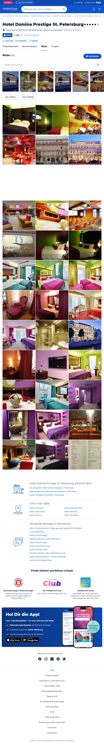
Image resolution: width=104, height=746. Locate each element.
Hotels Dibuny (35, 515)
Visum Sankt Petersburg (39, 546)
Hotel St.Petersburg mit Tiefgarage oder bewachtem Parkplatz (55, 528)
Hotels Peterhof (70, 511)
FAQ (52, 670)
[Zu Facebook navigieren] (40, 659)
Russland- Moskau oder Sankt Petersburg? (47, 553)
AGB (52, 712)
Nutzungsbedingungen (52, 691)
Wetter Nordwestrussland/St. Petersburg (46, 495)
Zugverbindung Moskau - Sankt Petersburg (47, 556)
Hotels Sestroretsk (37, 511)
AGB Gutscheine (52, 717)
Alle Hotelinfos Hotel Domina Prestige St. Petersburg (51, 488)
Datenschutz (52, 696)
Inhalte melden (52, 675)
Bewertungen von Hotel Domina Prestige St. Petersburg (52, 491)
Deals (7, 2)
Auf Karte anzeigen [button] (72, 30)
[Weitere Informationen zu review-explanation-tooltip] (38, 35)
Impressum (52, 733)
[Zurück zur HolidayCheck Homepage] (10, 9)
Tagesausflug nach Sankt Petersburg (44, 539)
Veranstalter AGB (52, 686)
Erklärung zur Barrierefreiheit (52, 722)
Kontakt (77, 2)
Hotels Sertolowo (71, 515)
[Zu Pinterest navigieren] (58, 659)
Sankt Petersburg (36, 532)
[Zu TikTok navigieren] (52, 659)
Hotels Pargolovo (36, 508)
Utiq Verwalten (52, 707)
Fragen (55, 46)
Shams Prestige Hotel (38, 549)
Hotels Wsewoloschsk (73, 508)
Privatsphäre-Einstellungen (52, 701)
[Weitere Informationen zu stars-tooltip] (97, 24)
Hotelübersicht (10, 46)
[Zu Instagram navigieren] (46, 659)
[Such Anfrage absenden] (64, 9)
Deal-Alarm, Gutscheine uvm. (52, 681)
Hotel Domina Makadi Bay (40, 560)
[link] (93, 9)
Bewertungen (29, 46)
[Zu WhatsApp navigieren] (64, 659)
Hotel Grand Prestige (38, 535)
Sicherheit (52, 727)
